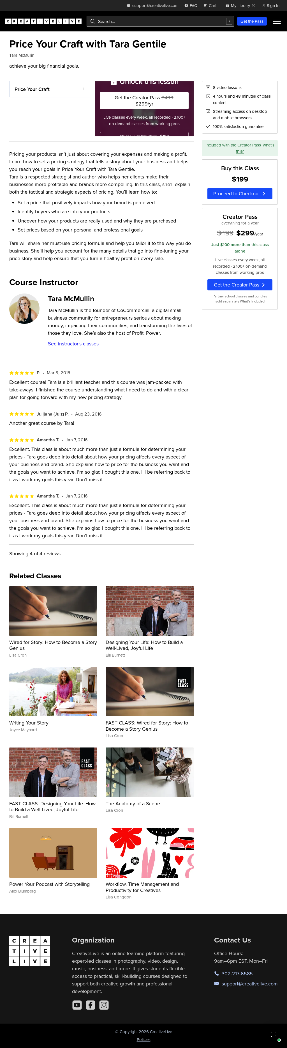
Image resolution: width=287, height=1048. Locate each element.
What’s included (252, 301)
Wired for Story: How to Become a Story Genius (53, 645)
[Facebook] (90, 1005)
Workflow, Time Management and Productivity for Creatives (142, 887)
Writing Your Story (28, 722)
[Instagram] (104, 1005)
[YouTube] (77, 1005)
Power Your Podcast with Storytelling (49, 884)
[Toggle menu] (277, 21)
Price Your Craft (32, 89)
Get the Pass (251, 21)
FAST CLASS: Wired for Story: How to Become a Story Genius (147, 725)
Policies (144, 1039)
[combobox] (160, 21)
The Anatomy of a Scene (133, 803)
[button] (273, 1034)
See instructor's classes (73, 343)
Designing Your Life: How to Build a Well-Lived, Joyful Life (144, 645)
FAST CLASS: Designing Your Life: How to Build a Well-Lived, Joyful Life (52, 806)
